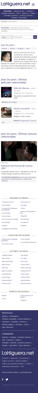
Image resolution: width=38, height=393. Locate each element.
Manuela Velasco (26, 283)
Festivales (14, 322)
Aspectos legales (21, 361)
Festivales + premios (9, 343)
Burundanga (6, 222)
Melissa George (26, 268)
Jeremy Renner (25, 280)
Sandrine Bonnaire (16, 179)
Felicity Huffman (7, 280)
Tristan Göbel (25, 264)
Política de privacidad (9, 364)
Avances (25, 13)
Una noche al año (7, 244)
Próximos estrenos (7, 13)
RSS (22, 366)
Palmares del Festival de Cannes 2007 (17, 167)
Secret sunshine (22, 108)
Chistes (15, 372)
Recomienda (24, 358)
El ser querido (25, 239)
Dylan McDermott (7, 261)
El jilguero (24, 300)
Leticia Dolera (6, 277)
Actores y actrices (26, 15)
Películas (4, 48)
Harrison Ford (6, 283)
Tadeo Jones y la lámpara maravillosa (9, 240)
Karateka (23, 225)
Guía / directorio (7, 327)
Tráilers (32, 13)
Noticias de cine (18, 11)
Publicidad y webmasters (10, 366)
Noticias (12, 48)
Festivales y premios (11, 15)
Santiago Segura (7, 255)
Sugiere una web (7, 361)
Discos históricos (24, 319)
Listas (26, 324)
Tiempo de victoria (8, 202)
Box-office (23, 18)
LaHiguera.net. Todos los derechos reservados (18, 385)
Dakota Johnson (26, 271)
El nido (23, 208)
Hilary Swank (6, 258)
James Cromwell (7, 271)
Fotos (28, 48)
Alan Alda (5, 268)
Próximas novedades (9, 319)
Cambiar (20, 364)
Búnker (4, 295)
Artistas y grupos (8, 324)
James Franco (6, 264)
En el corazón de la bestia (10, 219)
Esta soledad (6, 205)
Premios (23, 322)
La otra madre (6, 213)
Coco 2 (4, 298)
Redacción (14, 358)
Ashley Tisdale (25, 277)
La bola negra (6, 216)
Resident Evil (25, 219)
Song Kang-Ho (25, 121)
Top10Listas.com (26, 372)
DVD (18, 13)
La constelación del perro (29, 242)
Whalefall (24, 216)
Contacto (5, 358)
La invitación (24, 222)
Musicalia (7, 313)
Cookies (28, 364)
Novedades (14, 316)
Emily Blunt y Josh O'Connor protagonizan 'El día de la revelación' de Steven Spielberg (17, 29)
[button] (33, 5)
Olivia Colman (25, 274)
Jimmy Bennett (6, 274)
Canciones (5, 322)
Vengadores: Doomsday (9, 229)
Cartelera (30, 11)
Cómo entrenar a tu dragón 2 (26, 296)
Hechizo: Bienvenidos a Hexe (28, 212)
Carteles (14, 18)
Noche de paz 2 (26, 202)
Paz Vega (24, 258)
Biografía (20, 48)
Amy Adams (24, 255)
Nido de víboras (21, 88)
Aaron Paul (24, 261)
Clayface (4, 225)
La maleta (24, 205)
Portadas (19, 324)
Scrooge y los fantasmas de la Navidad (9, 209)
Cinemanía (4, 21)
